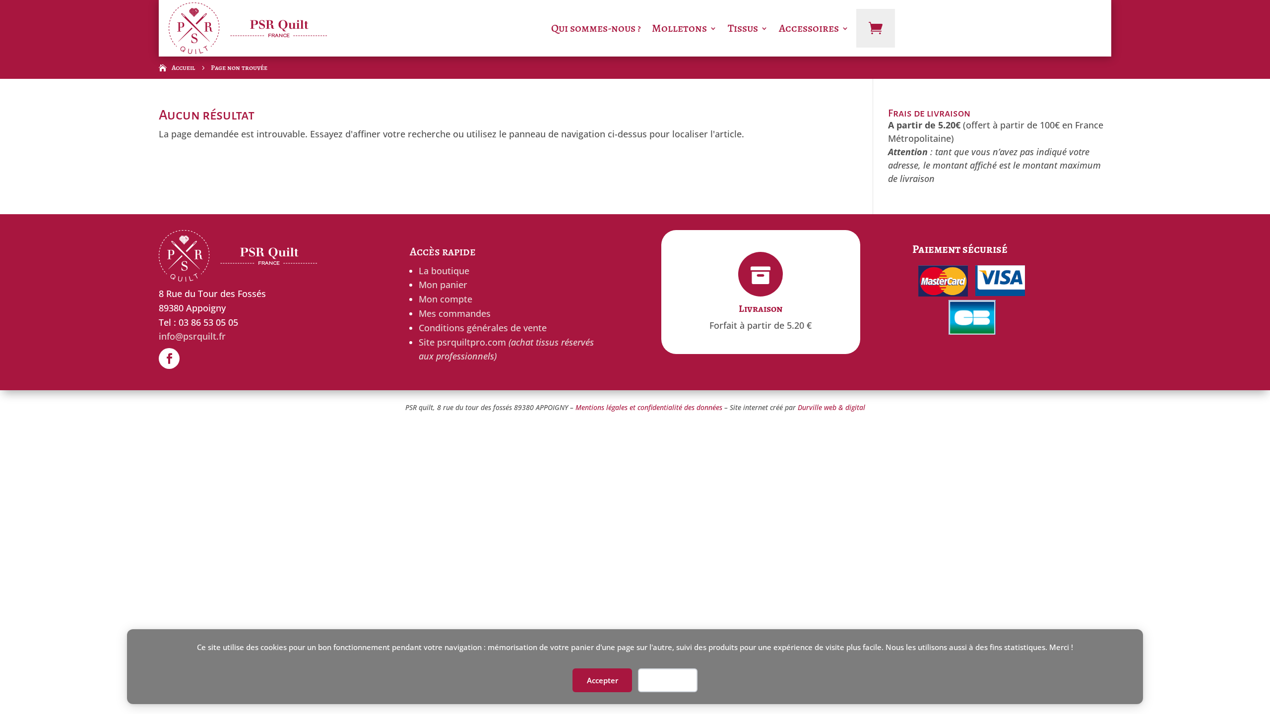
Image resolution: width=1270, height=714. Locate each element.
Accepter (602, 680)
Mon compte (445, 299)
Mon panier (443, 285)
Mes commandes (455, 313)
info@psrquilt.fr (192, 336)
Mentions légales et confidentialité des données (648, 407)
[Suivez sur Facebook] (169, 358)
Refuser (668, 680)
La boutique (444, 271)
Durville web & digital (831, 407)
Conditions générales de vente (483, 328)
